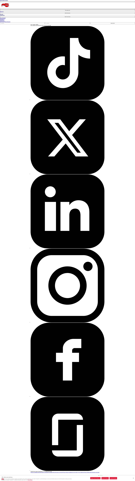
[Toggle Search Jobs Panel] (67, 9)
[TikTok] (67, 99)
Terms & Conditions (39, 472)
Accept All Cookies (113, 478)
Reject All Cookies (105, 478)
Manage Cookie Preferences (95, 478)
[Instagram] (67, 322)
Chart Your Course (67, 16)
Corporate (2, 19)
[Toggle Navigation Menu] (67, 1)
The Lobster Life (67, 10)
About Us (1, 11)
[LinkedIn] (67, 248)
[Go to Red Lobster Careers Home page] (5, 7)
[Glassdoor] (67, 470)
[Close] (133, 478)
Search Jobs (2, 20)
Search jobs (113, 23)
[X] (67, 173)
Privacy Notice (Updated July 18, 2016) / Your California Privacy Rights (81, 472)
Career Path (2, 15)
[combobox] (67, 23)
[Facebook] (67, 396)
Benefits (1, 14)
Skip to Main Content (4, 0)
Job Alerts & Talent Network (5, 21)
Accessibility (55, 472)
